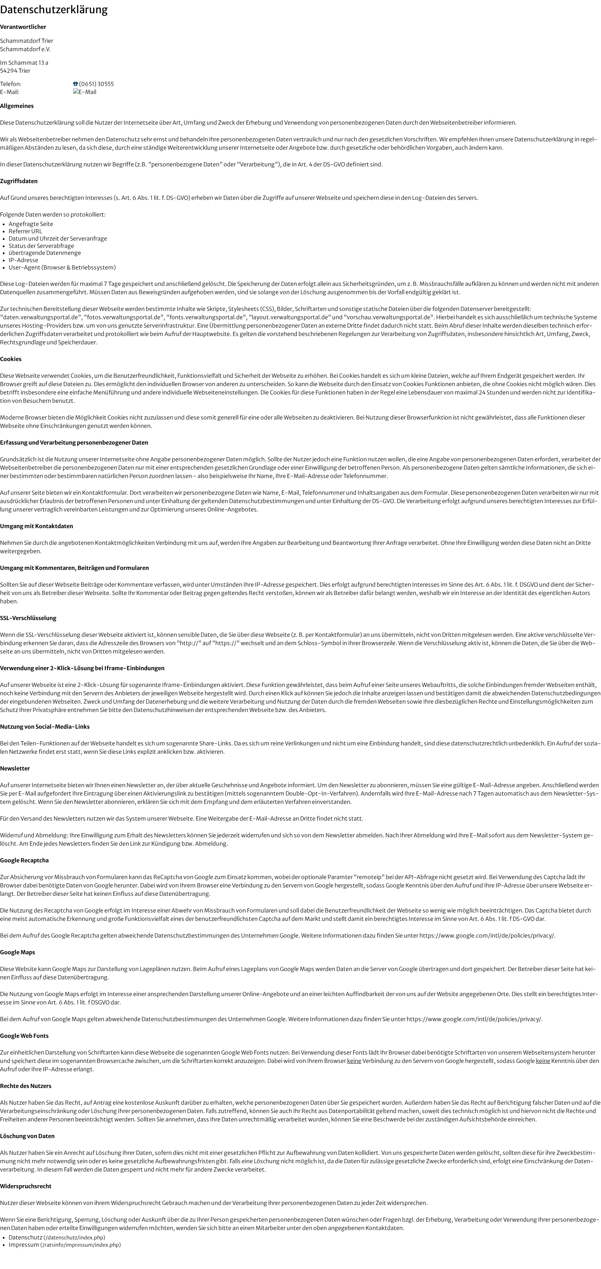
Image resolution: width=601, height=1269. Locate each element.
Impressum (24, 1244)
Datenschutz (25, 1237)
